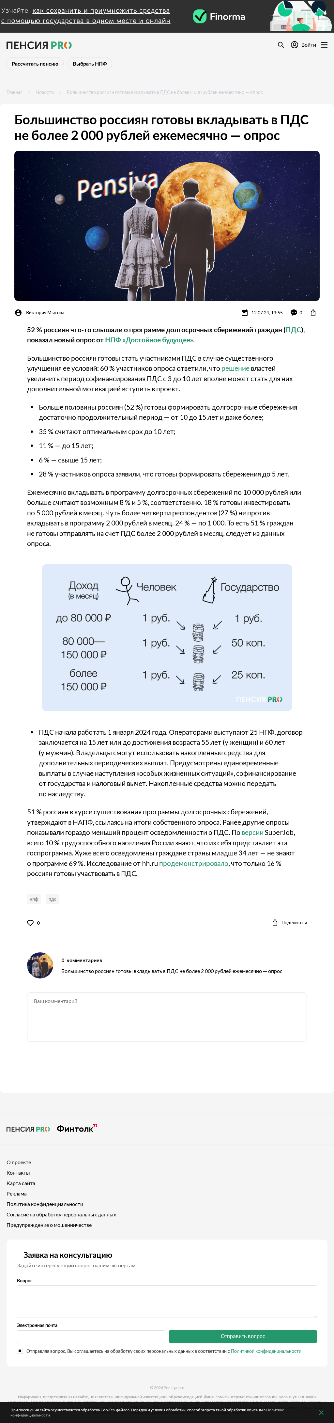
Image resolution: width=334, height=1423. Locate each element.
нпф (34, 899)
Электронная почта (37, 1325)
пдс (52, 899)
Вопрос (25, 1280)
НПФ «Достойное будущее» (149, 340)
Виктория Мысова (45, 312)
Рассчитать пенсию (35, 63)
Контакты (18, 1172)
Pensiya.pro (174, 1387)
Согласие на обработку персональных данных (61, 1214)
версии (253, 832)
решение (235, 368)
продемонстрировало (193, 863)
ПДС (293, 329)
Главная (15, 92)
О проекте (19, 1162)
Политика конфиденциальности (45, 1204)
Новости (45, 92)
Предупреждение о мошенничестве (49, 1225)
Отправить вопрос (243, 1336)
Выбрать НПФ (90, 63)
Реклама (17, 1193)
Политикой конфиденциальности (266, 1351)
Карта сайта (21, 1183)
